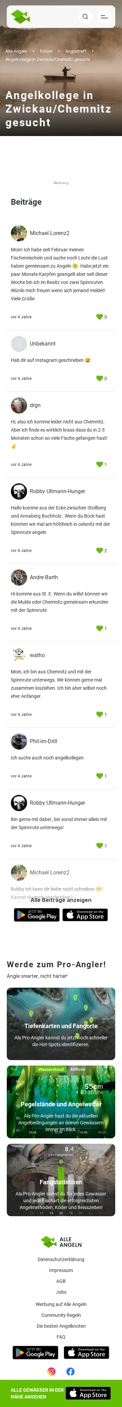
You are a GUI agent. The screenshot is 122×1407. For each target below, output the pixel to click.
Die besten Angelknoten (61, 1326)
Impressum (61, 1270)
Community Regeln (61, 1315)
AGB (61, 1281)
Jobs (61, 1292)
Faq (61, 1337)
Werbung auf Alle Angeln (61, 1304)
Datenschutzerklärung (61, 1259)
